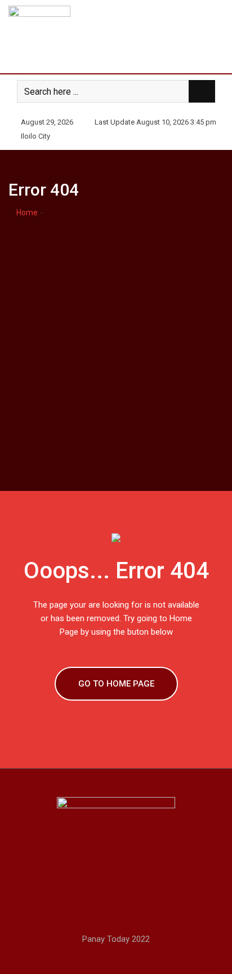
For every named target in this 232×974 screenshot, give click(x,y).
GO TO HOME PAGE (116, 684)
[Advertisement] (116, 341)
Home (26, 212)
